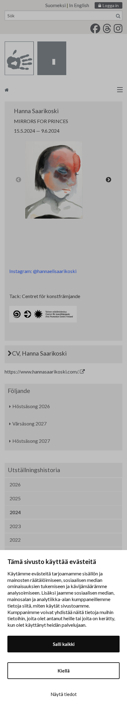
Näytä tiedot (64, 694)
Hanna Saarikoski (36, 110)
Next (108, 180)
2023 (15, 526)
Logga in (111, 5)
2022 (15, 540)
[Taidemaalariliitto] (63, 89)
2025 (15, 498)
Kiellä (64, 670)
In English (79, 5)
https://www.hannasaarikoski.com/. (42, 371)
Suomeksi (55, 5)
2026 (15, 484)
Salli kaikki (64, 644)
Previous (18, 180)
